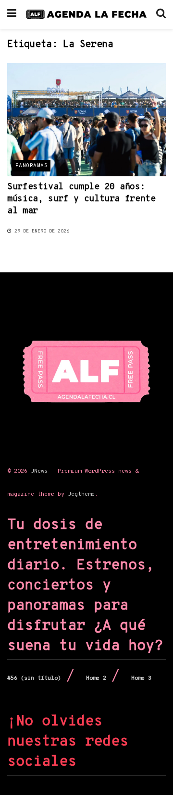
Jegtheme (81, 494)
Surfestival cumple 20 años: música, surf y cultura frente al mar (81, 199)
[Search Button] (161, 14)
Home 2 (96, 678)
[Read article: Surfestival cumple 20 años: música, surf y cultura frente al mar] (86, 119)
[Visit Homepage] (86, 14)
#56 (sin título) (34, 678)
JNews (39, 471)
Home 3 (141, 678)
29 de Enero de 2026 (40, 231)
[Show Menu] (11, 14)
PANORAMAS (31, 165)
